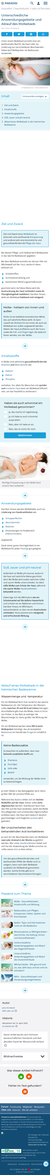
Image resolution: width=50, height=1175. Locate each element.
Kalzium (9, 371)
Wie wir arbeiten (30, 1110)
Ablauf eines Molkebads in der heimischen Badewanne (24, 123)
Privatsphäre (36, 1164)
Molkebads (29, 234)
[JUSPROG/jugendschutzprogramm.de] (11, 1151)
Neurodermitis (13, 522)
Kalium (9, 375)
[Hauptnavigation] (45, 3)
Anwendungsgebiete (14, 113)
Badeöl (11, 772)
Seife (10, 768)
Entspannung (36, 237)
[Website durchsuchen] (32, 3)
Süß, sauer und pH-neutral (17, 117)
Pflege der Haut (33, 243)
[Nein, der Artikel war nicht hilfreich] (29, 1076)
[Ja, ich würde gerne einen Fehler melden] (25, 1092)
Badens (18, 799)
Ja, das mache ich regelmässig (23, 412)
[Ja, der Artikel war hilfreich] (21, 1076)
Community (15, 1106)
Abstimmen (25, 435)
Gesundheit (6, 8)
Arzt (16, 849)
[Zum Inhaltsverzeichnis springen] (25, 346)
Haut (23, 264)
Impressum (12, 1164)
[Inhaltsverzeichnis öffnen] (46, 1164)
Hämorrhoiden (13, 533)
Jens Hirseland (8, 1008)
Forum (4, 1107)
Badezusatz (6, 732)
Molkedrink (19, 322)
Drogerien (32, 732)
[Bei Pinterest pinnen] (31, 34)
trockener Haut (13, 388)
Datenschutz (23, 1164)
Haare (42, 329)
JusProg (23, 1157)
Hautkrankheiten (29, 588)
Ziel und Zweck (11, 105)
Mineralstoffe (21, 364)
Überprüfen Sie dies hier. (37, 1144)
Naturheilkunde (22, 8)
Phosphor (10, 379)
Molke (6, 316)
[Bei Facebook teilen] (6, 34)
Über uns (6, 1110)
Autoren (16, 1110)
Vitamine (5, 364)
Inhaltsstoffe (10, 109)
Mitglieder (27, 1106)
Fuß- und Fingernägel (23, 332)
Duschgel (12, 764)
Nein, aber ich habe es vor (21, 424)
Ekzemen (10, 526)
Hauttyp (24, 548)
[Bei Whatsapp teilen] (43, 34)
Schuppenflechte (14, 518)
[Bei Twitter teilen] (19, 34)
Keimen (40, 603)
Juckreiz (34, 818)
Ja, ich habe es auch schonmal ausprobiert (23, 418)
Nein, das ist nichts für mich (22, 429)
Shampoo (12, 760)
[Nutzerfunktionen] (38, 3)
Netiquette (39, 1106)
